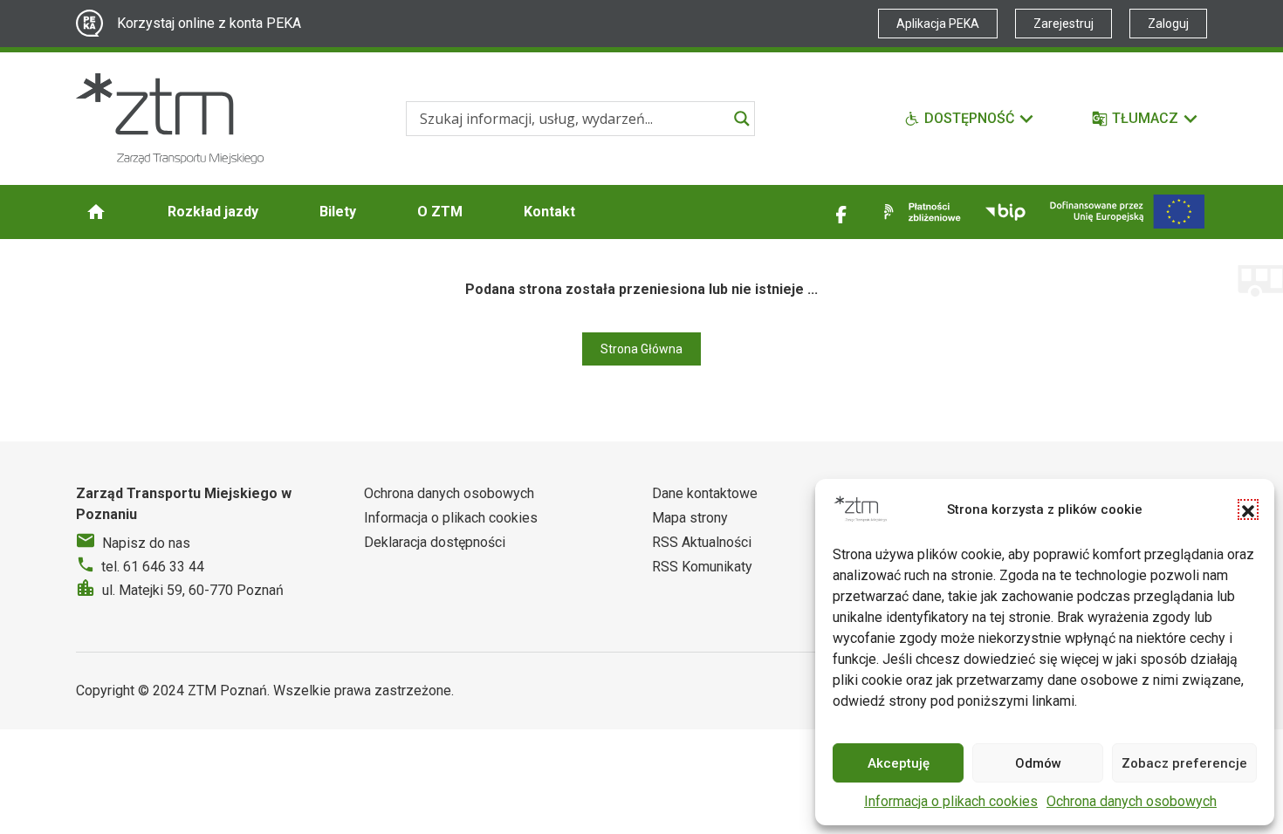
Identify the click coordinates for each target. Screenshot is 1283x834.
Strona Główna (641, 349)
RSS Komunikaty (702, 566)
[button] (1248, 509)
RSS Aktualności (701, 542)
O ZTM (440, 211)
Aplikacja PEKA (937, 24)
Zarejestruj (1063, 24)
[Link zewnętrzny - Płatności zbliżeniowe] (919, 212)
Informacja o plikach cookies (951, 801)
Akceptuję (899, 763)
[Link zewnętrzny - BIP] (1005, 212)
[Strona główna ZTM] (170, 118)
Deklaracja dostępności (434, 542)
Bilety (337, 211)
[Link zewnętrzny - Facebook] (841, 212)
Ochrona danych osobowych (1131, 801)
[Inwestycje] (1127, 212)
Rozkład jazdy (213, 211)
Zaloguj (1168, 24)
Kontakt (549, 211)
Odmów (1038, 763)
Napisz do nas (146, 543)
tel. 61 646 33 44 (152, 566)
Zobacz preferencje (1184, 763)
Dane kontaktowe (705, 493)
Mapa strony (690, 517)
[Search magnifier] (742, 118)
